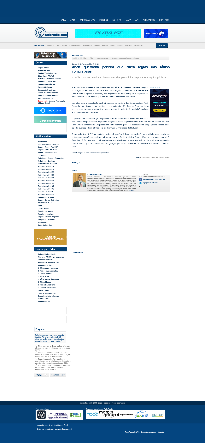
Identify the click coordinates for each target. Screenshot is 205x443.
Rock (40, 206)
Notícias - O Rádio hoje (47, 82)
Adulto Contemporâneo (47, 153)
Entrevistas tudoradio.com (48, 263)
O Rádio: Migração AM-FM (48, 279)
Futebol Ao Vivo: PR (46, 178)
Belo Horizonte (74, 45)
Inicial (75, 58)
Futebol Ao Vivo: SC (46, 183)
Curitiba (97, 45)
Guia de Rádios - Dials (47, 254)
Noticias (83, 58)
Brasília (105, 45)
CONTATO (164, 20)
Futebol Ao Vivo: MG (46, 172)
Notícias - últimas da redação (49, 79)
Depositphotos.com (148, 432)
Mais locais (138, 45)
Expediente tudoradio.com (48, 296)
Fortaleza (128, 45)
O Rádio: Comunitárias (47, 288)
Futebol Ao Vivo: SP (46, 167)
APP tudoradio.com (45, 98)
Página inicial (43, 68)
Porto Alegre (87, 45)
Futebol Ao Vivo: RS (46, 175)
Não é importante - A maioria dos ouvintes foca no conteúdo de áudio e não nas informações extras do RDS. (52, 368)
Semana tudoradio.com (47, 90)
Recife (112, 45)
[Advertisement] (120, 220)
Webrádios (42, 222)
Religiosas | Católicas (46, 161)
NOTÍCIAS (116, 20)
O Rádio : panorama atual (48, 271)
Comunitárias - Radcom (47, 164)
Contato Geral (43, 299)
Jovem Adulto (43, 208)
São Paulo (50, 45)
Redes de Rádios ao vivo (48, 93)
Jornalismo (42, 155)
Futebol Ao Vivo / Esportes (48, 144)
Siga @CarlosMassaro (150, 183)
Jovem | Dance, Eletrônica (48, 200)
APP (137, 20)
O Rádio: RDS (43, 277)
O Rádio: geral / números (48, 268)
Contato (160, 432)
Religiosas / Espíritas (46, 220)
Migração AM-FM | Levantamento (51, 257)
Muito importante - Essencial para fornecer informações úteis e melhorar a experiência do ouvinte (52, 348)
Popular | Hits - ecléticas (47, 150)
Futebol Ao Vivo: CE (46, 189)
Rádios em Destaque (46, 197)
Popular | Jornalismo (46, 214)
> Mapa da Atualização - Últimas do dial (52, 102)
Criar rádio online (45, 225)
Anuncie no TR (44, 302)
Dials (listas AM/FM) (46, 76)
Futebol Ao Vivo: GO (46, 186)
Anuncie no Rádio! (45, 265)
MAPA (128, 20)
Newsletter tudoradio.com (48, 96)
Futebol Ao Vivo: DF (46, 192)
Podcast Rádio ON (45, 260)
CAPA (63, 20)
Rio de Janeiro (62, 45)
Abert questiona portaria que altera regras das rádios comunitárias (114, 58)
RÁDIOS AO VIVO (87, 20)
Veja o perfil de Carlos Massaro (154, 179)
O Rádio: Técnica (45, 274)
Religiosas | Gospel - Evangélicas (51, 158)
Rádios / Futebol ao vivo (47, 73)
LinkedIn (132, 190)
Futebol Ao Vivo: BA (46, 181)
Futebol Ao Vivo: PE (46, 194)
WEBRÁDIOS (149, 20)
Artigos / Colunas (45, 87)
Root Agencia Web (132, 432)
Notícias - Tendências (46, 84)
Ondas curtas (43, 290)
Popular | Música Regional (48, 217)
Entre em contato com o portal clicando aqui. (54, 429)
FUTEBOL (103, 20)
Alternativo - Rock (45, 203)
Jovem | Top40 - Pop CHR (48, 147)
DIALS (72, 20)
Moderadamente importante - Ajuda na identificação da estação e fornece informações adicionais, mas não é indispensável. (53, 354)
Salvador (120, 45)
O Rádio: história (44, 282)
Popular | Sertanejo (45, 211)
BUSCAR (162, 45)
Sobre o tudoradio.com (47, 293)
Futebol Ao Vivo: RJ (46, 169)
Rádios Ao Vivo (44, 70)
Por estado (42, 141)
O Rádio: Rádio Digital (46, 285)
